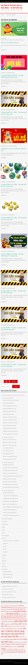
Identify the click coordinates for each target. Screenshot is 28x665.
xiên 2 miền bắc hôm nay (8, 453)
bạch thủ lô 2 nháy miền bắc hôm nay (11, 400)
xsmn (6, 652)
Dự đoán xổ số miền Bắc (14, 616)
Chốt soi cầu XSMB (4, 605)
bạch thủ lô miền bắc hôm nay (9, 425)
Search (16, 386)
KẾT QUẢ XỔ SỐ (5, 535)
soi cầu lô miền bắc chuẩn (17, 644)
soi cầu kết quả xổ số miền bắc (18, 642)
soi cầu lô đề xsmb (14, 646)
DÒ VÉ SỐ (4, 561)
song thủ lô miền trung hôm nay (10, 509)
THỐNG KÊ (4, 555)
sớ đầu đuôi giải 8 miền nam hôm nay (11, 487)
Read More (3, 49)
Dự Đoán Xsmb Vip (11, 72)
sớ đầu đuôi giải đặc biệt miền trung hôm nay (12, 507)
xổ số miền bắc (11, 652)
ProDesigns (24, 662)
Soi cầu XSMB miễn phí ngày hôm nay (12, 649)
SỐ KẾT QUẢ (4, 569)
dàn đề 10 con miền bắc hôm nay (10, 422)
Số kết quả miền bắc (7, 571)
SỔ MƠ (3, 563)
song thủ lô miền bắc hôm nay (9, 428)
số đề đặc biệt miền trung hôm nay (10, 498)
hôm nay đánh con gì (7, 624)
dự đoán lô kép (20, 611)
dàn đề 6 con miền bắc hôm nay (10, 417)
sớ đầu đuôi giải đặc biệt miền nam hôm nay (12, 476)
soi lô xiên (21, 649)
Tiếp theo (14, 381)
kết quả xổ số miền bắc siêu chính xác (17, 626)
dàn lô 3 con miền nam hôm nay (10, 473)
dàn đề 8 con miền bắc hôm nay (10, 420)
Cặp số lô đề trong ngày (12, 146)
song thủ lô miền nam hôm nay (9, 478)
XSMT (3, 532)
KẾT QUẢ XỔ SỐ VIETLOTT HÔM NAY (11, 540)
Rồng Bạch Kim (3, 628)
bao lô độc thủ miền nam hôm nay (10, 484)
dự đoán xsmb (12, 613)
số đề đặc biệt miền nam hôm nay (10, 470)
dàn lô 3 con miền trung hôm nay (10, 504)
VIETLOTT (4, 538)
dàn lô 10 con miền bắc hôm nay (10, 456)
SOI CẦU (4, 558)
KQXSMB (8, 626)
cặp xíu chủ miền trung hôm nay (9, 512)
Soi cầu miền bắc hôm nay (17, 40)
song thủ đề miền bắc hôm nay (9, 411)
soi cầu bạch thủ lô (16, 633)
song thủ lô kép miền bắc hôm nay (10, 431)
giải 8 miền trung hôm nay (8, 492)
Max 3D (4, 546)
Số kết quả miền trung (7, 574)
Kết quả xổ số (5, 524)
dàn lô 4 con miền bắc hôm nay (10, 42)
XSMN (3, 530)
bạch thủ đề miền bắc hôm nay (9, 408)
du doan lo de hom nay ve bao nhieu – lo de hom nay (13, 395)
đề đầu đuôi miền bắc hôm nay (9, 459)
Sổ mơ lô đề (4, 521)
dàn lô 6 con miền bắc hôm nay (9, 442)
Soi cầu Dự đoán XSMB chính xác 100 (14, 639)
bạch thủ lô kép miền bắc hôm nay (10, 434)
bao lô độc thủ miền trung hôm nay (10, 501)
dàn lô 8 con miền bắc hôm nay (9, 439)
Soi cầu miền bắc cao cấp (6, 40)
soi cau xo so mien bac (18, 628)
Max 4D (4, 549)
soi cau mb (10, 628)
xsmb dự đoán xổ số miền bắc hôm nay (14, 650)
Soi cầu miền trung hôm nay (8, 490)
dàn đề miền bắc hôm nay (8, 414)
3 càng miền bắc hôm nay (8, 403)
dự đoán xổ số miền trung (9, 621)
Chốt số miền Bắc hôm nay (12, 606)
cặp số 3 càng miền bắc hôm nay (10, 405)
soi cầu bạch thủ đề (9, 636)
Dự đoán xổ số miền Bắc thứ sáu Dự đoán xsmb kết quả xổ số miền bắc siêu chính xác (14, 619)
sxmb (4, 650)
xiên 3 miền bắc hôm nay (8, 450)
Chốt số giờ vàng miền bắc (13, 605)
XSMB (3, 527)
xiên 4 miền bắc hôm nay (8, 448)
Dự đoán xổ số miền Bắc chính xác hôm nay (13, 616)
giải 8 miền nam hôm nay (8, 464)
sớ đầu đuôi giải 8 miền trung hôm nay (11, 515)
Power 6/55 (5, 552)
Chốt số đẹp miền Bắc (17, 607)
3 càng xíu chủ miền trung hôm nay (10, 495)
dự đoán (11, 609)
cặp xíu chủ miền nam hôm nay (9, 481)
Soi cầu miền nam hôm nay (7, 462)
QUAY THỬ (4, 566)
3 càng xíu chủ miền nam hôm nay (10, 467)
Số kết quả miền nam (7, 577)
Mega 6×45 (5, 543)
